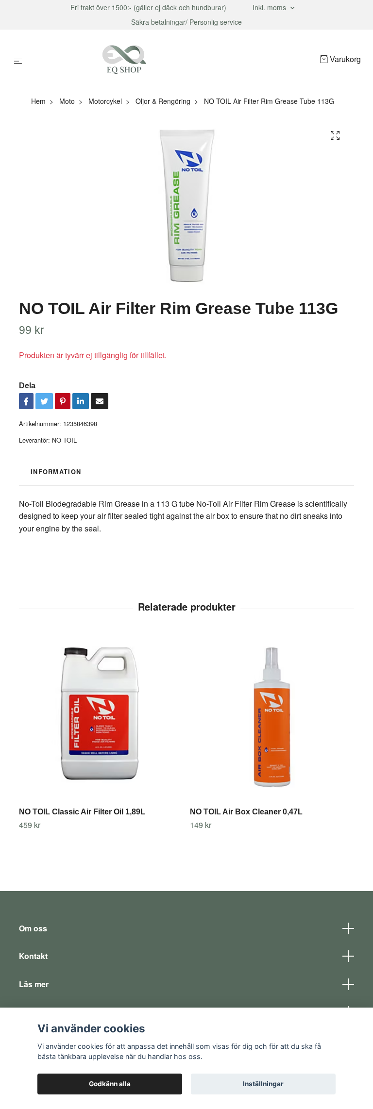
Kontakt (33, 955)
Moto (67, 101)
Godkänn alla (110, 1084)
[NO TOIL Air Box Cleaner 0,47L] (272, 717)
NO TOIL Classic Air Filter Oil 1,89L (82, 812)
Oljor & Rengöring (163, 101)
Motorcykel (105, 101)
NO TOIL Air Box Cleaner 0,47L (246, 812)
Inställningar (263, 1084)
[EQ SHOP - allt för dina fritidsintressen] (173, 59)
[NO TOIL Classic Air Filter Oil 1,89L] (101, 717)
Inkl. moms (270, 7)
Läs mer (34, 984)
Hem (38, 101)
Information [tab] (56, 471)
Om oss (33, 928)
